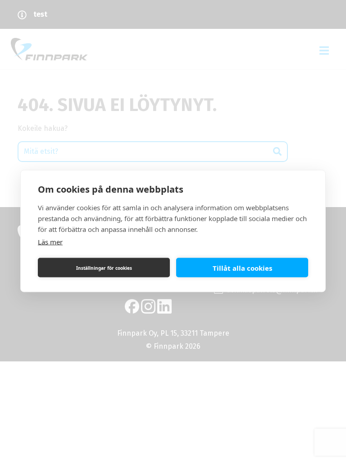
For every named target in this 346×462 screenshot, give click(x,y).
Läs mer (50, 241)
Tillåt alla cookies (242, 267)
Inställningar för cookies (104, 267)
